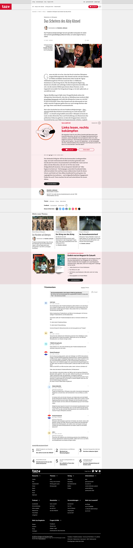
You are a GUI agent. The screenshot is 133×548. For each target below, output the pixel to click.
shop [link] (45, 1)
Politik (39, 11)
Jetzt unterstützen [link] (52, 183)
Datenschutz (76, 539)
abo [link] (84, 1)
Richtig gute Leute (54, 484)
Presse (69, 488)
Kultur (33, 486)
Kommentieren (53, 205)
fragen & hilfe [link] (50, 1)
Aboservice (53, 526)
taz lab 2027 (71, 513)
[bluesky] (96, 471)
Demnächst (70, 504)
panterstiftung (89, 488)
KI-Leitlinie (97, 537)
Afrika (44, 11)
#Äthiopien (52, 201)
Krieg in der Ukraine (55, 481)
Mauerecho (35, 510)
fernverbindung (36, 506)
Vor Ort (69, 506)
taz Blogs (87, 504)
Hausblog (70, 481)
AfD (51, 479)
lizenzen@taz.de (42, 538)
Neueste (83, 287)
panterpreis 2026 (89, 490)
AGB (88, 539)
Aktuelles (70, 479)
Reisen (34, 524)
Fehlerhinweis (61, 205)
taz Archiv (87, 511)
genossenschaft (89, 481)
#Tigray (57, 201)
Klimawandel (53, 486)
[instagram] (100, 471)
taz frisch (52, 506)
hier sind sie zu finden (60, 295)
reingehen (34, 515)
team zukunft (53, 504)
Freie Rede (35, 513)
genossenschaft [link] (89, 1)
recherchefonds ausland (91, 486)
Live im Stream (71, 508)
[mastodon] (93, 471)
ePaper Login (53, 528)
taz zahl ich (88, 484)
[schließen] (99, 123)
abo (86, 479)
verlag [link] (33, 1)
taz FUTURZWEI (89, 506)
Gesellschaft (35, 484)
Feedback (52, 524)
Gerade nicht (94, 123)
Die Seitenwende (72, 484)
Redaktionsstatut (78, 537)
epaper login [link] (97, 1)
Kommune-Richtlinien (88, 537)
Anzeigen (34, 531)
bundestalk (35, 504)
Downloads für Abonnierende (57, 530)
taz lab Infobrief (54, 510)
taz (36, 471)
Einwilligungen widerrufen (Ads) (76, 541)
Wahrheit (34, 495)
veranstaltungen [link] (39, 1)
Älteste (87, 287)
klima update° (35, 508)
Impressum (83, 539)
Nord (33, 492)
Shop (33, 529)
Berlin (33, 490)
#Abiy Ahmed (63, 201)
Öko (33, 481)
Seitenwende (92, 539)
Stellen (69, 486)
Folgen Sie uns (88, 471)
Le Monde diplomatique (91, 508)
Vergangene (71, 510)
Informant (70, 539)
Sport (33, 488)
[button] (100, 6)
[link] (33, 7)
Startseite (34, 11)
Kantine (34, 526)
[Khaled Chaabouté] (46, 353)
